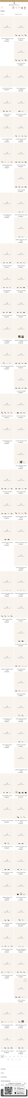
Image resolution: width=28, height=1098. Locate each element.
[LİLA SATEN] (22, 337)
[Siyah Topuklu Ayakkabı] (21, 963)
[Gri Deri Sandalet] (7, 102)
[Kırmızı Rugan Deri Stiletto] (7, 404)
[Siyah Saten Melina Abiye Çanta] (7, 127)
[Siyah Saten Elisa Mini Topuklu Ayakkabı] (7, 354)
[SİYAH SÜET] (24, 287)
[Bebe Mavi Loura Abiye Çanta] (21, 530)
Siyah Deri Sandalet (7, 290)
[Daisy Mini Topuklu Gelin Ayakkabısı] (21, 555)
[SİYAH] (16, 35)
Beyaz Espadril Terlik (21, 872)
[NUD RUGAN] (19, 513)
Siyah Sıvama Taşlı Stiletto (7, 846)
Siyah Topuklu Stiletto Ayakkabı (7, 745)
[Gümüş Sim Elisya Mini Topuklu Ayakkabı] (21, 581)
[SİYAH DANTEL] (19, 110)
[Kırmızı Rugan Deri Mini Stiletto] (7, 607)
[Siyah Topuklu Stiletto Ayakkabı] (7, 733)
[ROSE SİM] (10, 590)
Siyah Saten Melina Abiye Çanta (7, 140)
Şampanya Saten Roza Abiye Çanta (21, 240)
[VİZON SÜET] (19, 161)
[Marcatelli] (14, 4)
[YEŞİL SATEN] (19, 792)
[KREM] (22, 665)
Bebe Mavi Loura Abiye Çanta (21, 542)
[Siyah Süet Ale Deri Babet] (21, 303)
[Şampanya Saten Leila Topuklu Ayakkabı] (21, 328)
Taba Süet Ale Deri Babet (7, 315)
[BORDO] (19, 363)
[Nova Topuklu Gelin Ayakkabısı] (7, 328)
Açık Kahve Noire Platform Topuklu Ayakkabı (21, 924)
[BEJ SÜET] (5, 539)
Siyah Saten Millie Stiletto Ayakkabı (7, 924)
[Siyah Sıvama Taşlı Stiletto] (7, 834)
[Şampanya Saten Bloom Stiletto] (7, 153)
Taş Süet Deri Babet (21, 190)
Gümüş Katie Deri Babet (7, 516)
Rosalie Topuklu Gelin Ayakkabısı (7, 441)
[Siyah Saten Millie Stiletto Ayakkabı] (7, 911)
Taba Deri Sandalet (21, 265)
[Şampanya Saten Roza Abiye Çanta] (21, 227)
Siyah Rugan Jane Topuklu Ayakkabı (7, 976)
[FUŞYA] (19, 35)
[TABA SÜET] (4, 262)
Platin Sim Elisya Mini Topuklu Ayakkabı (7, 594)
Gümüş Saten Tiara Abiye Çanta (21, 898)
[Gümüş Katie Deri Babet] (7, 504)
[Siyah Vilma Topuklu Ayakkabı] (7, 1039)
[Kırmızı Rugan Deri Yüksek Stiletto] (21, 504)
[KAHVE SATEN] (25, 792)
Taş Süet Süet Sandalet (7, 265)
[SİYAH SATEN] (2, 161)
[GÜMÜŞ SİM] (4, 590)
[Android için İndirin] (19, 1088)
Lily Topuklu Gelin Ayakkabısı (7, 820)
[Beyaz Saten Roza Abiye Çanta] (21, 203)
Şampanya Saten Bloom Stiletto (7, 166)
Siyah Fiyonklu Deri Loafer (7, 872)
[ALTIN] (11, 1021)
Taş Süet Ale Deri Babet (21, 290)
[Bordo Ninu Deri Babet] (21, 354)
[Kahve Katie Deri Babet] (7, 479)
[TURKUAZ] (22, 513)
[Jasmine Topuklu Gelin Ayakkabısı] (7, 885)
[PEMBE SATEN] (22, 1021)
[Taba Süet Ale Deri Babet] (7, 303)
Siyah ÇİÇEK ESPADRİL (21, 669)
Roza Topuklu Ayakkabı (7, 88)
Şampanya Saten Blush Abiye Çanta (7, 670)
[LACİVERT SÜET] (25, 161)
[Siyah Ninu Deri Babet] (21, 379)
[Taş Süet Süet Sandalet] (7, 253)
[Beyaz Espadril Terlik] (21, 860)
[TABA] (21, 262)
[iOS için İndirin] (19, 1093)
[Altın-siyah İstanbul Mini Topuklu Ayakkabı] (21, 937)
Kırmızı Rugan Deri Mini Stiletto (7, 620)
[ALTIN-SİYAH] (19, 946)
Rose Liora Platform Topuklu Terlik (21, 821)
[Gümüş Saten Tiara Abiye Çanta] (21, 885)
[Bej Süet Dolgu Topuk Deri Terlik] (7, 530)
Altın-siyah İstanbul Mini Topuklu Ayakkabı (21, 950)
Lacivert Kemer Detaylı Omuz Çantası (7, 39)
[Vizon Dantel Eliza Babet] (21, 102)
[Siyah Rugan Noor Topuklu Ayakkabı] (7, 937)
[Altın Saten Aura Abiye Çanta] (21, 783)
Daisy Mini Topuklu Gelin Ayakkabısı (21, 568)
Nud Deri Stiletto (21, 38)
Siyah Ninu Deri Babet (21, 391)
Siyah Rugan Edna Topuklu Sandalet (7, 1026)
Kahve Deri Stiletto (21, 63)
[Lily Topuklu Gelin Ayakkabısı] (7, 808)
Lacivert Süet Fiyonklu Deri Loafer (21, 847)
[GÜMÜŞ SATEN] (5, 161)
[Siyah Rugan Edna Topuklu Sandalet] (7, 1013)
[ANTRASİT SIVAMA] (8, 843)
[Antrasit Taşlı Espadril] (21, 733)
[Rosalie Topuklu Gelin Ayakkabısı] (7, 429)
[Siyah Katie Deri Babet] (21, 479)
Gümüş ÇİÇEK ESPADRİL (21, 694)
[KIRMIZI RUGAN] (5, 412)
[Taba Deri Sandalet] (21, 253)
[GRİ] (10, 110)
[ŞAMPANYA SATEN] (8, 161)
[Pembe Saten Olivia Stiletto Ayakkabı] (21, 1013)
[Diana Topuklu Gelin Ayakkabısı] (21, 76)
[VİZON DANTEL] (22, 110)
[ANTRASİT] (19, 741)
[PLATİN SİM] (7, 590)
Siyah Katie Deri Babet (21, 491)
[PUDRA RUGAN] (5, 972)
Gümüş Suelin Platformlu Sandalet (21, 719)
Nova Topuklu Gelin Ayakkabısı (7, 341)
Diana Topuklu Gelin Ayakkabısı (21, 89)
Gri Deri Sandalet (7, 114)
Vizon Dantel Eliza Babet (21, 114)
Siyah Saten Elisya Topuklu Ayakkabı (21, 466)
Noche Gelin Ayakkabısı (21, 619)
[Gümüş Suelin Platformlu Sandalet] (21, 707)
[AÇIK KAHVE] (22, 920)
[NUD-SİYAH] (22, 1047)
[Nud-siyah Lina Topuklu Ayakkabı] (21, 1039)
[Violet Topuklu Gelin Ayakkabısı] (7, 707)
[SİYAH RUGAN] (2, 412)
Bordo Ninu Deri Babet (21, 366)
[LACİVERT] (22, 135)
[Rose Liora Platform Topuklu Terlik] (21, 808)
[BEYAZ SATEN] (22, 211)
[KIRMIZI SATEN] (11, 161)
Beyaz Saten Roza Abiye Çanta (21, 214)
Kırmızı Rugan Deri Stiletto (7, 416)
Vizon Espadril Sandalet (7, 795)
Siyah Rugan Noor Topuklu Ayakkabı (7, 950)
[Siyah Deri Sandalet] (7, 278)
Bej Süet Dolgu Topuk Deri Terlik (7, 543)
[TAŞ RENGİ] (24, 262)
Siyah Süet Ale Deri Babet (21, 315)
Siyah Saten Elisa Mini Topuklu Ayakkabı (7, 367)
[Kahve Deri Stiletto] (21, 51)
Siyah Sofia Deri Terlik (21, 416)
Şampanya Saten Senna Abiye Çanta (21, 770)
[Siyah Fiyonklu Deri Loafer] (7, 860)
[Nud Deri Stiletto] (21, 26)
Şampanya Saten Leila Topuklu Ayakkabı (21, 341)
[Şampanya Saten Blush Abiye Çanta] (7, 657)
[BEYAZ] (10, 792)
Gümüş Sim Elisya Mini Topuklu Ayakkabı (21, 594)
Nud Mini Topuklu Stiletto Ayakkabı (21, 140)
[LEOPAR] (5, 920)
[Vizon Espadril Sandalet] (7, 783)
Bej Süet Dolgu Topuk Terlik (21, 644)
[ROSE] (22, 715)
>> (19, 1059)
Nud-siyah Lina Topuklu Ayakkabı (21, 1052)
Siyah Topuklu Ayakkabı (21, 975)
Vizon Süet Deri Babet (21, 165)
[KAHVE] (25, 35)
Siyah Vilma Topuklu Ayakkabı (7, 1051)
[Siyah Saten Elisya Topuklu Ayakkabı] (21, 453)
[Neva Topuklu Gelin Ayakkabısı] (7, 203)
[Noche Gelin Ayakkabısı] (21, 607)
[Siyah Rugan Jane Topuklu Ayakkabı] (7, 963)
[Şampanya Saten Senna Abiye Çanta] (21, 757)
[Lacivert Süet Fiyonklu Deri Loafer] (21, 834)
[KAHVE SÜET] (10, 262)
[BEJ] (22, 996)
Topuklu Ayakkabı (21, 1000)
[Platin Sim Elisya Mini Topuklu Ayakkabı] (7, 581)
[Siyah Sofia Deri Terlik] (21, 404)
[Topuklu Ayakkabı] (21, 988)
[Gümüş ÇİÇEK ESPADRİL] (21, 682)
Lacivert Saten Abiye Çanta (21, 440)
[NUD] (22, 35)
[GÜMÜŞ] (25, 665)
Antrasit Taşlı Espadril (21, 744)
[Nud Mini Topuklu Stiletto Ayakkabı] (21, 127)
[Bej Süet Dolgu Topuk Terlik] (21, 632)
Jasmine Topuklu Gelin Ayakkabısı (7, 898)
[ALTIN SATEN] (16, 792)
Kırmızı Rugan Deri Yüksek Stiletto (21, 517)
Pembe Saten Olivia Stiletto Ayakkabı (21, 1026)
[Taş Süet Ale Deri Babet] (21, 278)
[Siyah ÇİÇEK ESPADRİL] (21, 657)
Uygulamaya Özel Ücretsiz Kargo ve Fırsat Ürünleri (14, 0)
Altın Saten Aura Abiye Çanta (21, 795)
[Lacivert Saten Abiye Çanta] (21, 429)
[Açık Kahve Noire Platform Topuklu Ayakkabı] (21, 911)
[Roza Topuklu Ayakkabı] (7, 76)
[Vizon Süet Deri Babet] (21, 153)
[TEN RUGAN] (8, 412)
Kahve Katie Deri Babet (7, 491)
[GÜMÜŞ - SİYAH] (22, 946)
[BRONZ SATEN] (22, 792)
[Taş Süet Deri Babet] (21, 178)
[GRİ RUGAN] (11, 412)
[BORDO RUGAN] (11, 946)
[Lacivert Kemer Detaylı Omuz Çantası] (7, 26)
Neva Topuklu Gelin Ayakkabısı (7, 215)
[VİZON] (4, 792)
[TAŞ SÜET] (22, 161)
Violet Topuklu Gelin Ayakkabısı (7, 719)
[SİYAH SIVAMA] (5, 843)
